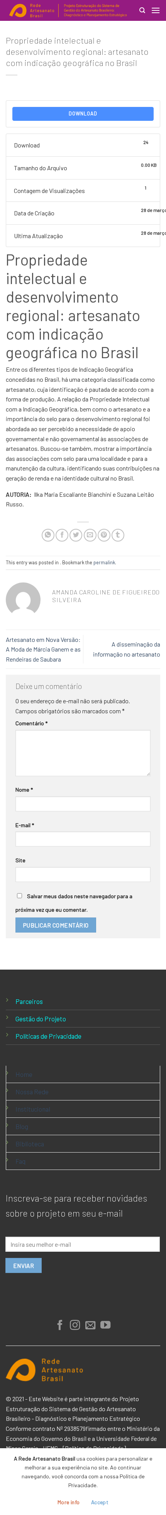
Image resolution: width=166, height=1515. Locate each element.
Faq (20, 1161)
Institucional (32, 1109)
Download (83, 113)
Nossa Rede (32, 1091)
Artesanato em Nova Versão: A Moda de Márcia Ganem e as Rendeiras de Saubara (43, 649)
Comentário (31, 723)
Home (23, 1074)
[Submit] (144, 33)
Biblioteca (29, 1144)
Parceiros (29, 1001)
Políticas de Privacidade (48, 1036)
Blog (21, 1126)
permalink (104, 562)
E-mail (24, 825)
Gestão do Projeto (40, 1018)
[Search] (142, 10)
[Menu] (155, 10)
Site (20, 860)
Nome (24, 789)
